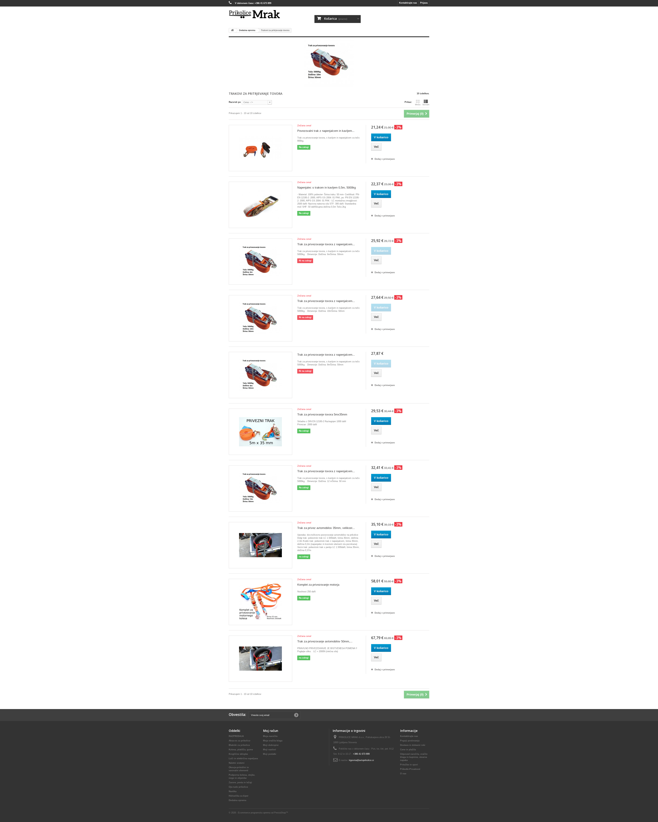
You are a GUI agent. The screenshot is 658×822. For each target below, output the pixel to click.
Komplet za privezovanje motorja (318, 584)
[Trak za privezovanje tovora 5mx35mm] (260, 431)
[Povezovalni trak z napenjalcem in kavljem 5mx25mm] (260, 148)
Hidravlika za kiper (238, 796)
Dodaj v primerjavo (385, 159)
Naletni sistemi (237, 763)
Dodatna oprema (237, 800)
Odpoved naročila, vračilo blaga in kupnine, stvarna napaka (414, 757)
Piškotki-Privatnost (410, 769)
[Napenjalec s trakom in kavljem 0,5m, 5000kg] (260, 204)
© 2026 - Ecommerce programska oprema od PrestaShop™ (258, 812)
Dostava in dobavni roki (412, 745)
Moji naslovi (269, 749)
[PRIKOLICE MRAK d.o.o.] (260, 14)
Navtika (232, 791)
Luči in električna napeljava (243, 758)
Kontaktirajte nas (408, 3)
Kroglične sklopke (238, 754)
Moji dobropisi (271, 745)
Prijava (424, 3)
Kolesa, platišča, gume (241, 749)
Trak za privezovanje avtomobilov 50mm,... (324, 641)
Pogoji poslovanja (409, 740)
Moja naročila (270, 736)
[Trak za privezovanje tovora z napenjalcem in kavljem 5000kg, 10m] (260, 318)
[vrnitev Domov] (232, 30)
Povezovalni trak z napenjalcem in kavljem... (326, 130)
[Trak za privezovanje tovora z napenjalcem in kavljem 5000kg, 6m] (260, 261)
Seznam (425, 105)
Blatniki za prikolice (239, 745)
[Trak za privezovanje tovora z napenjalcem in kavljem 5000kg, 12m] (260, 488)
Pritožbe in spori (409, 764)
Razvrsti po (235, 102)
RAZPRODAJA (236, 736)
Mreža (417, 105)
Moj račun (270, 731)
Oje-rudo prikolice (238, 787)
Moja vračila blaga (272, 740)
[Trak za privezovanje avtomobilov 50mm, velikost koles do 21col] (260, 658)
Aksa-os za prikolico (239, 740)
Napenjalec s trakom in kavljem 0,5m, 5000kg (326, 187)
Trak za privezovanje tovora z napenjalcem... (326, 244)
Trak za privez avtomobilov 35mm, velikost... (326, 528)
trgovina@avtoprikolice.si (361, 760)
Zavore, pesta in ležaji (240, 782)
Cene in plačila (408, 749)
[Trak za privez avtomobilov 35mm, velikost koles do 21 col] (260, 545)
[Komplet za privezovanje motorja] (260, 602)
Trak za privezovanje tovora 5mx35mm (322, 414)
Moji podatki (269, 754)
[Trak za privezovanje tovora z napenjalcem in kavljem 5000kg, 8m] (260, 375)
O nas (403, 773)
